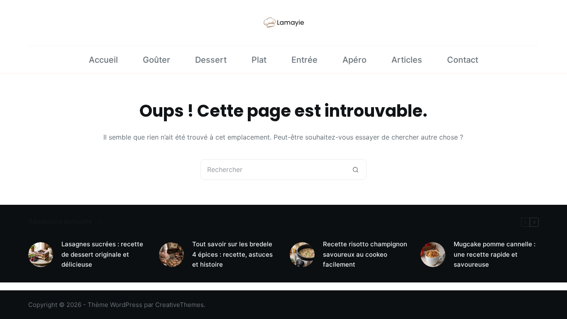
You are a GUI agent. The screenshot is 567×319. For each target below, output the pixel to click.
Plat (259, 60)
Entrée (304, 60)
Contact (462, 60)
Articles (406, 60)
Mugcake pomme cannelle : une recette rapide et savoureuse (494, 254)
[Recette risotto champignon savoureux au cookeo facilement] (302, 254)
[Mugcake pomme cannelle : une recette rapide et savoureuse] (432, 254)
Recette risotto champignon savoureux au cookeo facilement (365, 254)
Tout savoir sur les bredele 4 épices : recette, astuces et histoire (232, 254)
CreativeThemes (179, 305)
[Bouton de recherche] (355, 169)
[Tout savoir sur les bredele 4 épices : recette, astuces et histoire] (171, 254)
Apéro (354, 60)
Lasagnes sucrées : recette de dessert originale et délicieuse (102, 254)
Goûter (156, 60)
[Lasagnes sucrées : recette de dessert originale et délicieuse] (40, 254)
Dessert (211, 60)
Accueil (103, 60)
